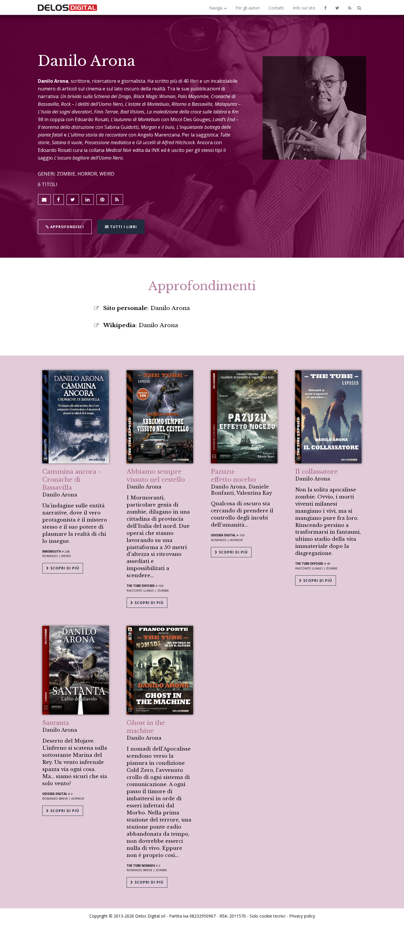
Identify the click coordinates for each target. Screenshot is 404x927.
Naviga (216, 8)
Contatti (276, 8)
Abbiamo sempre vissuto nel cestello (156, 475)
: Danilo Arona (146, 307)
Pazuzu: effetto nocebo (233, 475)
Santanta (55, 723)
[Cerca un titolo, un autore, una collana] (359, 8)
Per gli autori (247, 8)
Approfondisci (66, 226)
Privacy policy (302, 916)
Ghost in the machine (146, 727)
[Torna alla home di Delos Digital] (67, 7)
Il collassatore (316, 471)
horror (77, 799)
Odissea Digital (223, 535)
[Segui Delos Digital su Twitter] (337, 7)
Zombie (163, 590)
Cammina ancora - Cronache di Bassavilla (71, 479)
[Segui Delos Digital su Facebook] (325, 7)
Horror (236, 540)
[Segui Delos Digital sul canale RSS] (350, 7)
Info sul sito (304, 8)
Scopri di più (64, 568)
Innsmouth (51, 551)
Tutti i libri (123, 226)
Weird (66, 556)
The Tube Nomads (141, 866)
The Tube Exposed (141, 586)
